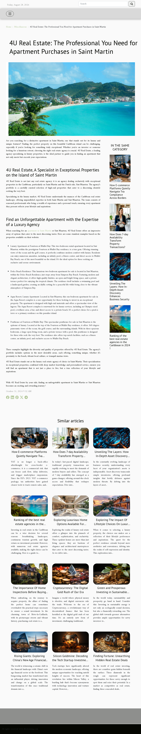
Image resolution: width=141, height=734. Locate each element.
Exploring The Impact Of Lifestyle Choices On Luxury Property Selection (111, 524)
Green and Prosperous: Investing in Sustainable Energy (111, 592)
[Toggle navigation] (10, 13)
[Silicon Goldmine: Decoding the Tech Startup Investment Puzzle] (70, 642)
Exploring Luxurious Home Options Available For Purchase (70, 524)
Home (8, 27)
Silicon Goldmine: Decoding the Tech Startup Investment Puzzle (70, 660)
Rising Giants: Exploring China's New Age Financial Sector (29, 660)
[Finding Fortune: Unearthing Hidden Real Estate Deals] (111, 642)
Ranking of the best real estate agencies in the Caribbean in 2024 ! (120, 342)
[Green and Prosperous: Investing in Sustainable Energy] (111, 574)
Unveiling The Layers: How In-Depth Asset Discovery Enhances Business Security (119, 291)
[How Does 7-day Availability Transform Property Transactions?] (120, 217)
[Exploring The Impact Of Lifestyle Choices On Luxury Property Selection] (111, 506)
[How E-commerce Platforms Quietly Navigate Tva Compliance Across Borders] (120, 168)
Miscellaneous (20, 27)
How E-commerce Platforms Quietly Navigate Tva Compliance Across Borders (120, 191)
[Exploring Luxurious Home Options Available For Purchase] (70, 506)
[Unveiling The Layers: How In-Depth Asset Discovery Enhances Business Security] (120, 266)
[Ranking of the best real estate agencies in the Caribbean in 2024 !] (120, 319)
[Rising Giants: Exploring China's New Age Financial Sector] (29, 642)
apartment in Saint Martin (39, 231)
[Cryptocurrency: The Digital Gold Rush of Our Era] (70, 574)
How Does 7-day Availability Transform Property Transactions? (119, 240)
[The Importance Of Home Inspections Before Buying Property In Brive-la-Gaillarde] (29, 574)
